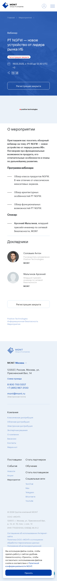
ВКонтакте (30, 496)
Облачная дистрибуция (18, 421)
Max (27, 487)
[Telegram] (16, 72)
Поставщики (14, 459)
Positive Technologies (17, 318)
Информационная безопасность (22, 321)
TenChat (29, 483)
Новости (11, 471)
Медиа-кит (12, 447)
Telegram (30, 492)
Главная (11, 17)
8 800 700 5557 (16, 384)
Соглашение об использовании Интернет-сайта (27, 534)
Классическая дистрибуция (20, 417)
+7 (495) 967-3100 (17, 387)
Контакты (11, 442)
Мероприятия (25, 17)
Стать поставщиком (37, 472)
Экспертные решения (17, 430)
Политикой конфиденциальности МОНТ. (22, 564)
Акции (10, 475)
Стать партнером (36, 459)
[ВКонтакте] (13, 72)
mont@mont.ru (16, 393)
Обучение (31, 465)
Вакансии (11, 438)
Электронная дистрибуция (20, 425)
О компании (13, 434)
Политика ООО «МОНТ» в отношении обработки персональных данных (25, 541)
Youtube (29, 500)
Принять (29, 572)
